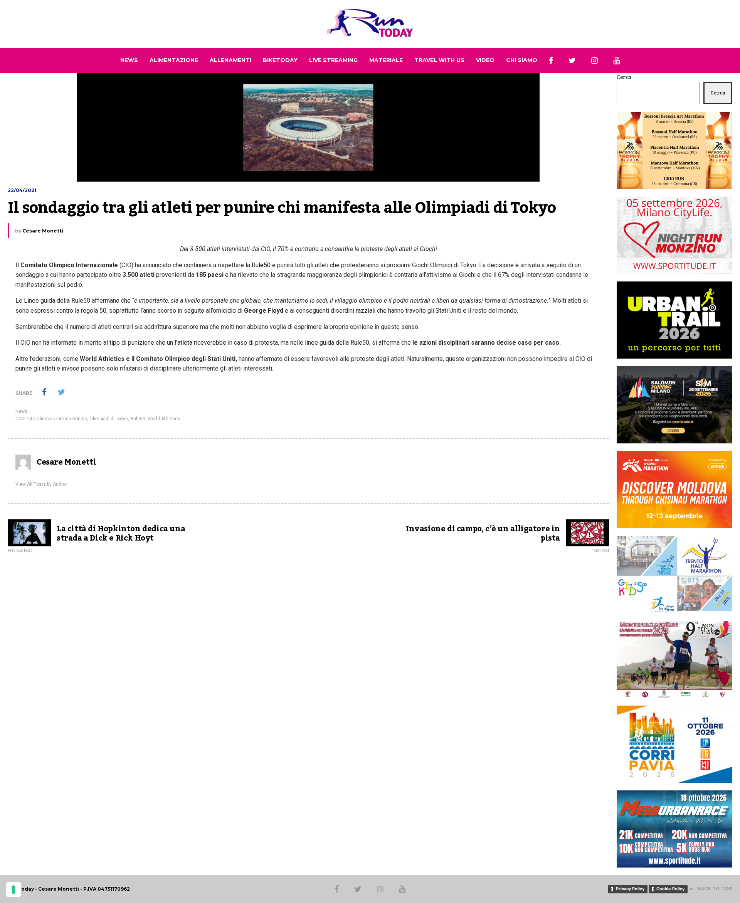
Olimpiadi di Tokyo (108, 418)
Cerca (624, 77)
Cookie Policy (670, 888)
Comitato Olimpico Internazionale (51, 418)
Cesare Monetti (42, 231)
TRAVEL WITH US (439, 60)
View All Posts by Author (41, 484)
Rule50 (260, 265)
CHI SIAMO (521, 60)
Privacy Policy (630, 888)
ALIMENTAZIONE (174, 60)
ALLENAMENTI (230, 60)
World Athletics (164, 418)
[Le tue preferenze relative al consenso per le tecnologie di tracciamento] (13, 889)
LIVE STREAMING (333, 60)
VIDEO (485, 60)
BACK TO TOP (714, 888)
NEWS (129, 60)
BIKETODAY (280, 60)
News (21, 411)
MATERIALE (386, 60)
